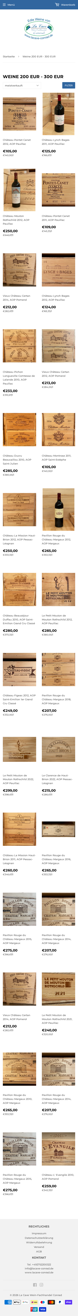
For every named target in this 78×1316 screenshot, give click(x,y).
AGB (39, 1251)
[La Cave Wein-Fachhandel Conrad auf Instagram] (41, 1285)
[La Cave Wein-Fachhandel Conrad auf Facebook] (35, 1285)
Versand (39, 1246)
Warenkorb (67, 4)
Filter (69, 85)
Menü (11, 4)
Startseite (9, 56)
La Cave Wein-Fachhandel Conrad (40, 1295)
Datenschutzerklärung (39, 1237)
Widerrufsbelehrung (39, 1242)
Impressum (39, 1233)
